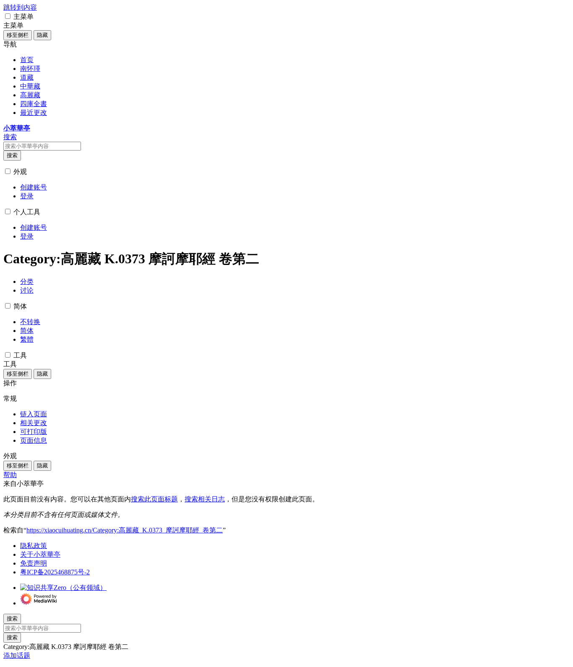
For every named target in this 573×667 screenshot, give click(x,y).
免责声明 (33, 563)
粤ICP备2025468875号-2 (55, 572)
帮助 (10, 474)
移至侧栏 (18, 35)
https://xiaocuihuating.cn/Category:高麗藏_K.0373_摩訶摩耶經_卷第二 (124, 530)
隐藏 (42, 35)
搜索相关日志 (205, 499)
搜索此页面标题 (154, 499)
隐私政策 (33, 545)
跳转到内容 (20, 7)
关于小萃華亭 (40, 554)
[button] (7, 16)
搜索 (12, 155)
